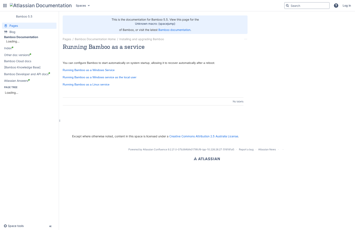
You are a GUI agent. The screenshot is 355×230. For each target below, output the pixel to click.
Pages (67, 39)
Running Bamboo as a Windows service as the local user (99, 77)
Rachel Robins (84, 52)
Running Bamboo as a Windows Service (89, 70)
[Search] (287, 5)
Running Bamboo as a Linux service (86, 84)
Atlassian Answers (16, 80)
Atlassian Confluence (155, 149)
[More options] (246, 39)
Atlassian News (267, 149)
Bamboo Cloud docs (17, 61)
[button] (5, 5)
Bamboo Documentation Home (95, 39)
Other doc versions (17, 55)
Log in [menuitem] (347, 5)
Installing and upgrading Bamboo (141, 39)
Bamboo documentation (174, 30)
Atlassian (207, 158)
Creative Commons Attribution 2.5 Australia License (203, 136)
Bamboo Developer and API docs (26, 74)
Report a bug (246, 149)
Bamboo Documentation (21, 37)
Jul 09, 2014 (103, 52)
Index (8, 48)
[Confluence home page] (41, 5)
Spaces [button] (81, 5)
